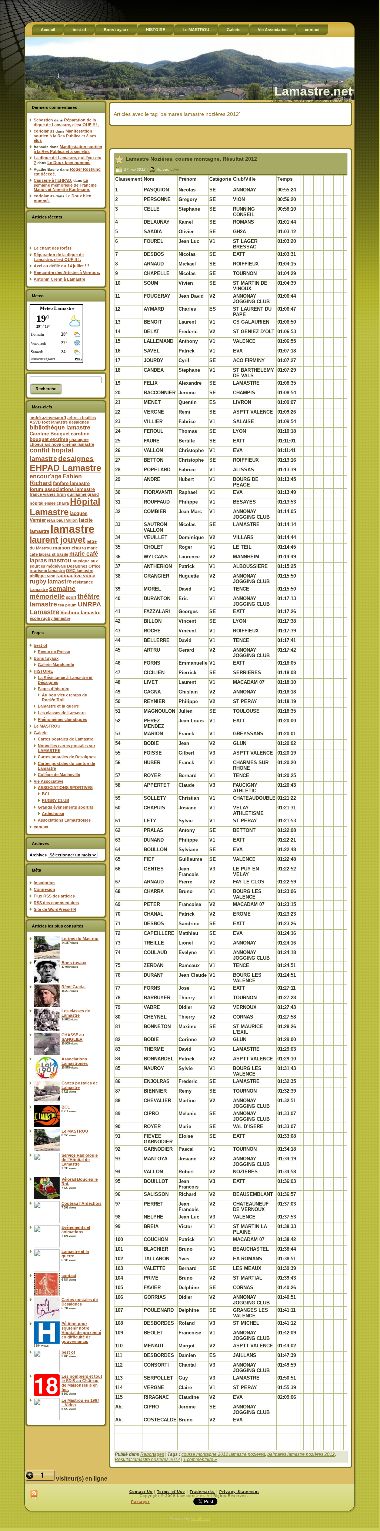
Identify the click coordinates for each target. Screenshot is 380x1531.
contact (41, 827)
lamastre (72, 529)
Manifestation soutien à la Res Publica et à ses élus (65, 136)
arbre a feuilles (81, 417)
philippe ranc (42, 576)
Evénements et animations (75, 1229)
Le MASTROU (47, 726)
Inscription (44, 882)
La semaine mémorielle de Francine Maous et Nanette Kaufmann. (65, 185)
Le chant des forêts (52, 248)
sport (71, 597)
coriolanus (44, 131)
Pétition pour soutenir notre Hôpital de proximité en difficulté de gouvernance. (81, 1332)
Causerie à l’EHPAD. (53, 180)
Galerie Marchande (56, 664)
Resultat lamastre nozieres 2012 (147, 1459)
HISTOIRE (43, 671)
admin (175, 169)
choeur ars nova (45, 444)
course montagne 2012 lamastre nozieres (223, 1454)
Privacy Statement (239, 1492)
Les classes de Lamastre (62, 713)
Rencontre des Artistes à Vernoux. (67, 272)
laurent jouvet (58, 540)
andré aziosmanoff (48, 417)
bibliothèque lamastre (60, 427)
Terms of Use (171, 1492)
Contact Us (141, 1492)
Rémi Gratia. (73, 987)
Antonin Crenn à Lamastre (59, 279)
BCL (46, 794)
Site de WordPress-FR (55, 909)
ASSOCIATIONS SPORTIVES (65, 787)
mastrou (59, 560)
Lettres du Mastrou (80, 938)
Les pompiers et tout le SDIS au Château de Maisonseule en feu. (81, 1383)
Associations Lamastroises (64, 820)
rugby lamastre (51, 581)
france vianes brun (48, 494)
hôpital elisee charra (49, 503)
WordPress (200, 1519)
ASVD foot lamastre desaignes (59, 422)
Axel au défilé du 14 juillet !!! (61, 266)
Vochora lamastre (80, 612)
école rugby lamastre (50, 618)
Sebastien (43, 120)
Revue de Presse (54, 651)
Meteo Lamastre (57, 308)
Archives (38, 855)
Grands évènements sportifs (65, 807)
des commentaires (56, 902)
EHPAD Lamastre (65, 468)
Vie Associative (48, 781)
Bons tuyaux (46, 658)
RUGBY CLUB (55, 800)
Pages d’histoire (53, 688)
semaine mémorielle (53, 592)
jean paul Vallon (62, 520)
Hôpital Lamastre (65, 507)
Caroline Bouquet (50, 434)
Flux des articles (54, 896)
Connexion (44, 889)
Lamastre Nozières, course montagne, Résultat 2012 (191, 159)
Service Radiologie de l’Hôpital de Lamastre (79, 1159)
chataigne (79, 439)
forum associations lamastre (62, 489)
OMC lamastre (79, 570)
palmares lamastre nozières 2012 (301, 1454)
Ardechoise (53, 813)
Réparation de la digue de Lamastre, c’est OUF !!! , (66, 122)
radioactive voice (75, 575)
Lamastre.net (313, 91)
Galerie (40, 733)
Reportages (152, 1454)
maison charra (69, 548)
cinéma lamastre (78, 444)
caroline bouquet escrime (59, 436)
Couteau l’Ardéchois (81, 1203)
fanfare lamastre (71, 483)
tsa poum (67, 605)
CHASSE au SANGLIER (72, 1037)
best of (40, 645)
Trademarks (202, 1492)
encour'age (45, 476)
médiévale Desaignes (66, 566)
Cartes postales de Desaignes (67, 757)
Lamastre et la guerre (58, 706)
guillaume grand (83, 494)
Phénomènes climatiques (62, 719)
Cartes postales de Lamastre (65, 739)
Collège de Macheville (59, 774)
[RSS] (33, 1495)
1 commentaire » (200, 1459)
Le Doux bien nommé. (68, 162)
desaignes (76, 458)
